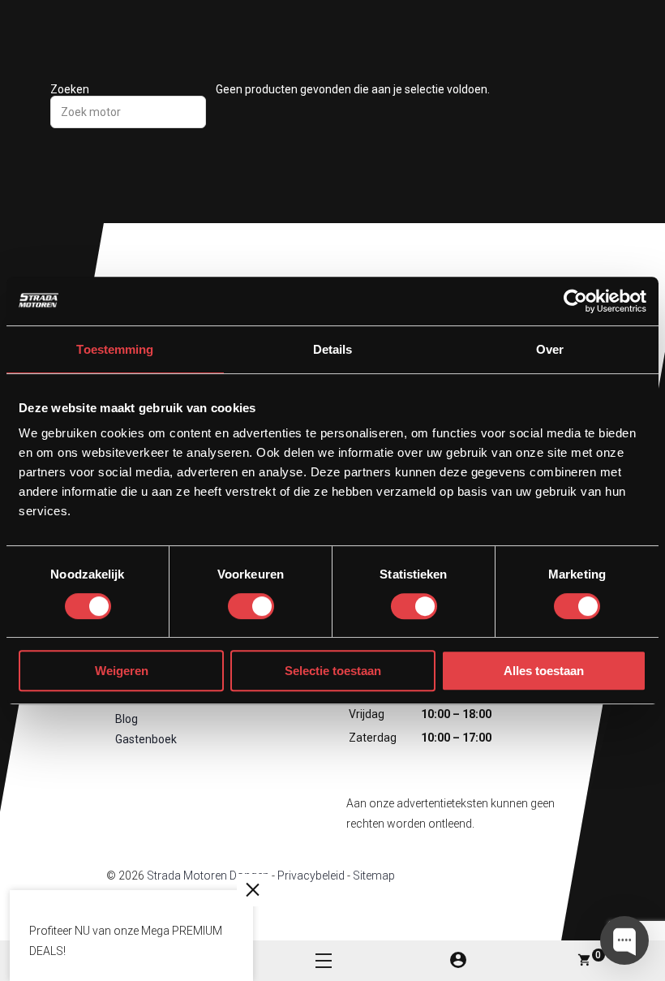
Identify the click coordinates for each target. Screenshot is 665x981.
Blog (126, 718)
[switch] (251, 606)
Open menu (323, 960)
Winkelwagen (598, 955)
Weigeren (121, 671)
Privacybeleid (311, 875)
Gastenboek (146, 739)
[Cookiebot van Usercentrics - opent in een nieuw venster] (575, 301)
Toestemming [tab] (114, 349)
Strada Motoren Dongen (208, 875)
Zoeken (69, 89)
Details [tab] (333, 349)
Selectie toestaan (333, 671)
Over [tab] (550, 349)
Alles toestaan (544, 671)
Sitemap (374, 875)
